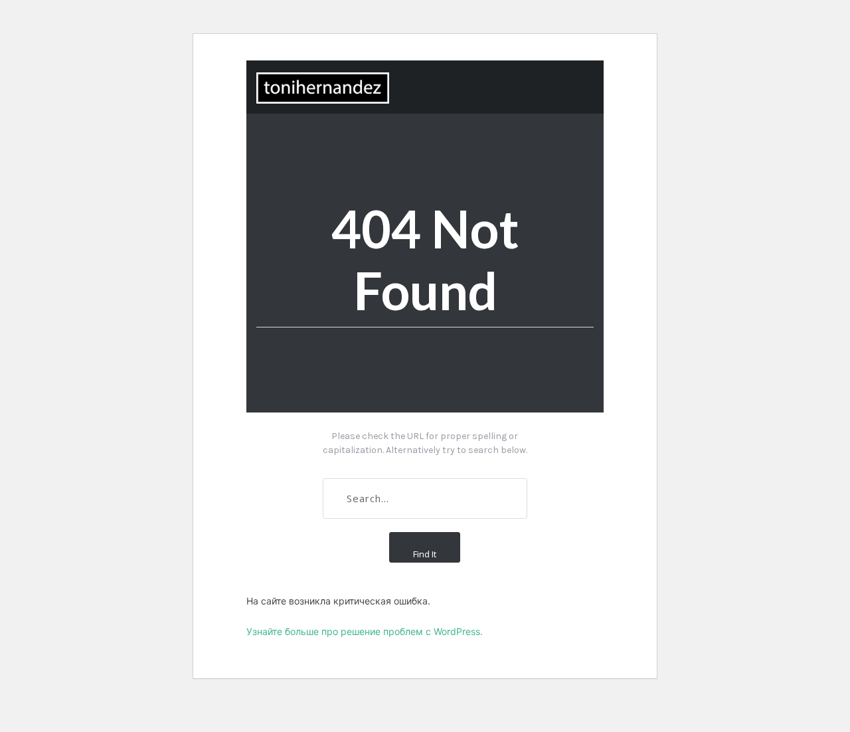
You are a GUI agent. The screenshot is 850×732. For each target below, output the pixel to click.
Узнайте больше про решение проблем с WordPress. (364, 631)
